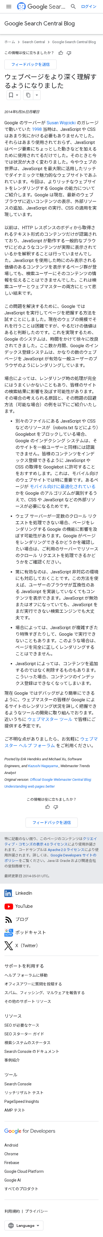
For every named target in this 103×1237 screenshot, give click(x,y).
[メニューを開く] (8, 6)
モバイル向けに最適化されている (63, 486)
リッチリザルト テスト (24, 1093)
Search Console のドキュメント (31, 1051)
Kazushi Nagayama (43, 766)
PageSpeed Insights (21, 1101)
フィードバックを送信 (30, 64)
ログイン (88, 6)
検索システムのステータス (27, 1043)
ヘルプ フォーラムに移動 (26, 975)
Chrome (11, 1154)
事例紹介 (12, 1060)
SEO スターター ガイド (24, 1034)
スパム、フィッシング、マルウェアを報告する (44, 993)
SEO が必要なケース (21, 1025)
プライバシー (36, 1211)
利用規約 (12, 1211)
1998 (37, 129)
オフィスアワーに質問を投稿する (33, 984)
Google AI (12, 1180)
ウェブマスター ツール (50, 719)
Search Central (57, 6)
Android (11, 1145)
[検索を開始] (73, 6)
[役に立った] (61, 53)
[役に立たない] (69, 53)
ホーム (9, 42)
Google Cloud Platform (24, 1171)
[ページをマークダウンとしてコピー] (28, 95)
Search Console (18, 1084)
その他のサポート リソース (27, 1001)
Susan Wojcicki (62, 122)
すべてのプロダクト (21, 1189)
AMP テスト (14, 1110)
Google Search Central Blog (39, 23)
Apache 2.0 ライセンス (66, 850)
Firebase (11, 1163)
